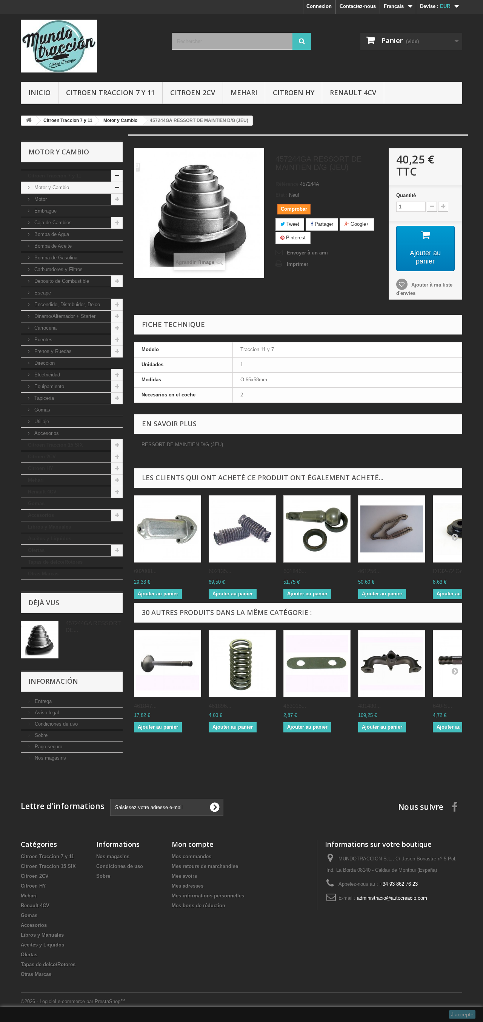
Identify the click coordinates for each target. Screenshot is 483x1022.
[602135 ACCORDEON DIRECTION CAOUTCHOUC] (242, 529)
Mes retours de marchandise (205, 866)
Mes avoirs (184, 876)
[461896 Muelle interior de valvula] (242, 663)
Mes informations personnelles (208, 896)
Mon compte (193, 844)
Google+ (359, 224)
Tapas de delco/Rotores (55, 562)
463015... (294, 706)
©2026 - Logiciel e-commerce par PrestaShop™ (73, 1001)
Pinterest (295, 237)
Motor (40, 199)
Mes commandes (191, 856)
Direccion (44, 363)
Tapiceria (43, 398)
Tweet (292, 224)
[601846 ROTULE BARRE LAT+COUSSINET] (317, 529)
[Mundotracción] (90, 46)
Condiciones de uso (55, 724)
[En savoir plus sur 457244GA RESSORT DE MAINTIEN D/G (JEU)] (39, 639)
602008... (145, 571)
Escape (42, 293)
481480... (369, 706)
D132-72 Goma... (454, 571)
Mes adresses (187, 886)
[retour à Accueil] (29, 120)
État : (281, 195)
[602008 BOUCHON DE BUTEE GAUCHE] (167, 529)
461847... (145, 706)
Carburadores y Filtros (58, 269)
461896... (220, 706)
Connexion (319, 6)
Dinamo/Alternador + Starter (64, 316)
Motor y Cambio (51, 187)
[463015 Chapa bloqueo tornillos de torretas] (317, 663)
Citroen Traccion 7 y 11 (110, 92)
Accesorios (46, 433)
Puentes (42, 339)
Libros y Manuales (49, 527)
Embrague (45, 211)
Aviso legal (46, 712)
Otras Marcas (43, 574)
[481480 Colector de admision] (391, 663)
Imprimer (297, 264)
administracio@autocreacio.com (392, 898)
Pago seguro (47, 746)
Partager (323, 224)
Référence (286, 184)
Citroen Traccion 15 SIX (55, 445)
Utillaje (41, 421)
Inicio (39, 92)
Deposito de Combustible (61, 281)
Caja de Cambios (52, 222)
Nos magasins (49, 758)
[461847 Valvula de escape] (167, 663)
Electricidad (46, 375)
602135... (220, 571)
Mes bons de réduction (198, 905)
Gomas (41, 410)
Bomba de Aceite (52, 246)
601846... (294, 571)
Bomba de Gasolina (55, 258)
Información (53, 681)
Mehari (244, 92)
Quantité (406, 195)
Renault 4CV (353, 92)
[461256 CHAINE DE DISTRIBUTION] (391, 529)
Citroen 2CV (192, 92)
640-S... (442, 706)
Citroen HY (293, 92)
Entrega (42, 701)
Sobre (40, 735)
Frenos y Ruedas (52, 351)
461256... (369, 571)
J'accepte (462, 1014)
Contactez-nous (358, 6)
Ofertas (36, 550)
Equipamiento (48, 386)
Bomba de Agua (51, 234)
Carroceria (45, 328)
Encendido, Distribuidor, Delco (66, 304)
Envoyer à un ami (307, 253)
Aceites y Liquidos (49, 538)
